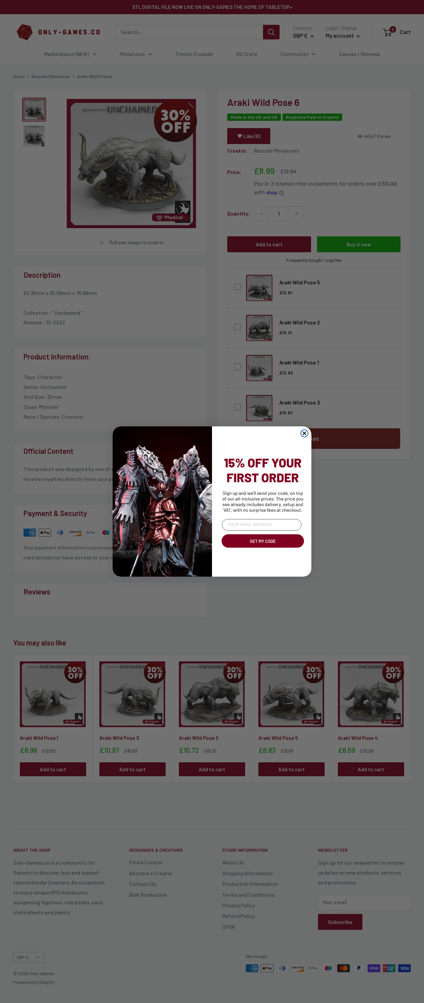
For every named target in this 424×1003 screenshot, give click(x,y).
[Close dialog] (304, 433)
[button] (261, 549)
